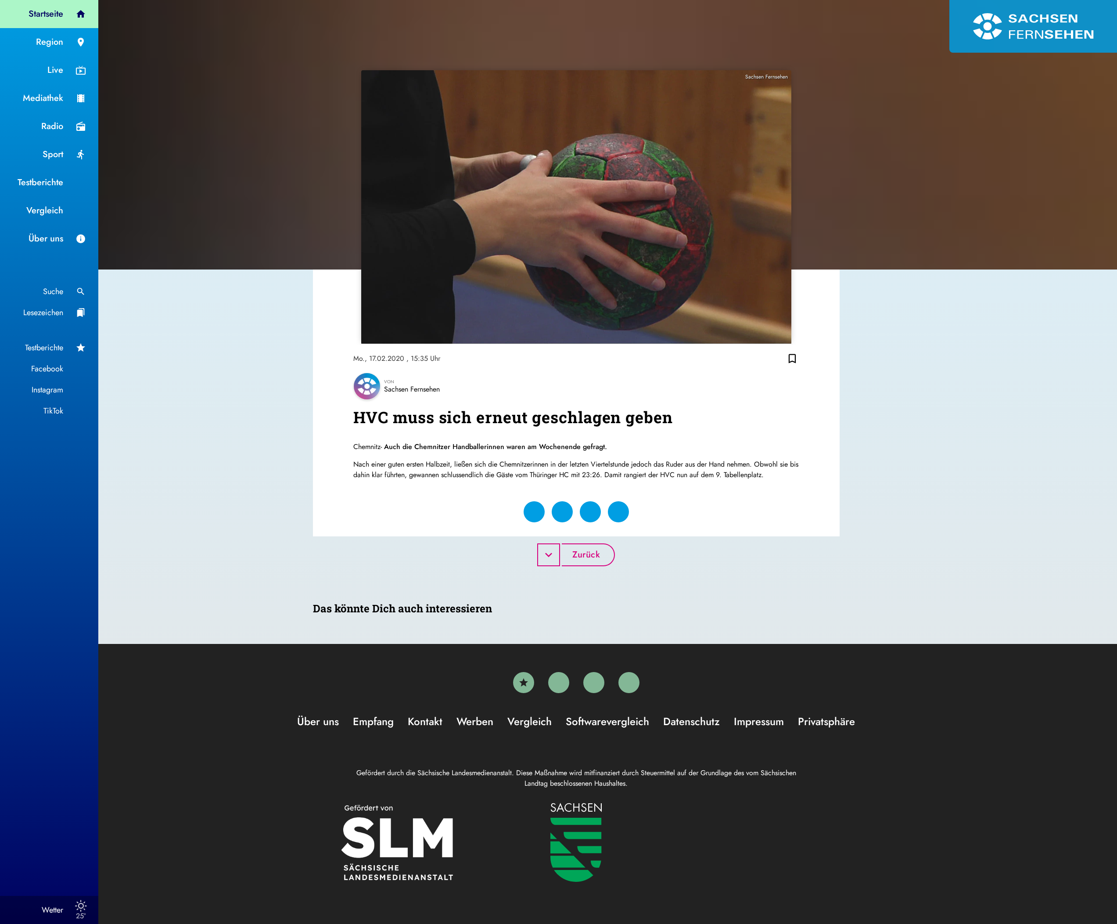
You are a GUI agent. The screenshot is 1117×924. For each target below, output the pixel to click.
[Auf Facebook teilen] (534, 511)
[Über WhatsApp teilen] (590, 511)
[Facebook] (558, 682)
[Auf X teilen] (562, 511)
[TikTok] (628, 682)
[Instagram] (593, 682)
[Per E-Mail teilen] (618, 511)
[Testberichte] (523, 682)
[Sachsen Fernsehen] (1033, 26)
